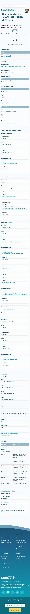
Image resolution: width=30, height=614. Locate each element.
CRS (2, 431)
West (2, 397)
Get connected (15, 610)
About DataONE (21, 556)
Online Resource (6, 158)
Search (4, 6)
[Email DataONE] (13, 592)
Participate (19, 537)
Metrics (18, 558)
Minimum (3, 419)
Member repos (20, 540)
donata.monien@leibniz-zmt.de (11, 241)
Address (3, 148)
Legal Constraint (5, 493)
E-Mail (4, 150)
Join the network (21, 542)
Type (2, 95)
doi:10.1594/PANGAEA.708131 (8, 10)
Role (2, 142)
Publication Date (5, 70)
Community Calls (21, 549)
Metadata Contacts (6, 133)
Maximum (4, 425)
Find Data (6, 568)
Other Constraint (6, 508)
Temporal (3, 411)
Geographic (4, 377)
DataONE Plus (5, 540)
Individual (4, 180)
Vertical (3, 417)
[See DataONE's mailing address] (22, 592)
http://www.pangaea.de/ (9, 163)
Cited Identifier (5, 64)
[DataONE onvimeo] (8, 592)
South (2, 391)
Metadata (10, 6)
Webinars (3, 561)
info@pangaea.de (7, 152)
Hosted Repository (6, 542)
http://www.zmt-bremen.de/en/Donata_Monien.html (13, 252)
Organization (5, 136)
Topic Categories (5, 76)
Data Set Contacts (6, 177)
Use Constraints (5, 502)
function (4, 167)
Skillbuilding (4, 556)
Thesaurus (4, 101)
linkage (4, 161)
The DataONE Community (20, 545)
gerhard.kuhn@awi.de (8, 196)
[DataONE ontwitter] (3, 592)
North (2, 379)
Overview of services (7, 537)
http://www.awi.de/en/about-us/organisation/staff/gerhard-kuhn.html (14, 207)
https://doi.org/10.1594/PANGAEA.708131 (13, 66)
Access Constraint (6, 496)
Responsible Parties (6, 222)
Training (3, 558)
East (2, 385)
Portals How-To (5, 563)
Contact (18, 561)
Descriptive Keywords (7, 86)
